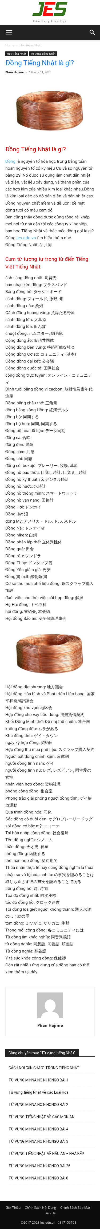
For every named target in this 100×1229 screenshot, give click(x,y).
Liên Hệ (50, 1213)
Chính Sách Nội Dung (40, 1207)
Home (9, 45)
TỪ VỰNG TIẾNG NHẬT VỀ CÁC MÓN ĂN (41, 1117)
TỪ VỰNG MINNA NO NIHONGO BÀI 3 (38, 1141)
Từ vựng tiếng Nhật (43, 53)
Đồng (10, 161)
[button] (92, 32)
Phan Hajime (14, 72)
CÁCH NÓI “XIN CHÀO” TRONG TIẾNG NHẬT (44, 1068)
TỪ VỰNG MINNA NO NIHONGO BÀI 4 (38, 1129)
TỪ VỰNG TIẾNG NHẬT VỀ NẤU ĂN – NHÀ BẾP (46, 1153)
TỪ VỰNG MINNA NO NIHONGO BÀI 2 (38, 1104)
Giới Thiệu (13, 1207)
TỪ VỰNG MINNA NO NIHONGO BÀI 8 (38, 1178)
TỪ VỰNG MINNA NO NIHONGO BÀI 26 (39, 1166)
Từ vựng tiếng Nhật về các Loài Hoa (39, 1092)
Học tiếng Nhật (30, 45)
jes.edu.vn (26, 237)
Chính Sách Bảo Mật (75, 1207)
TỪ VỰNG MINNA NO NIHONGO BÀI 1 (38, 1080)
